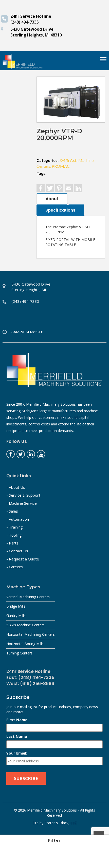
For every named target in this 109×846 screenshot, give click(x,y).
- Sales (12, 511)
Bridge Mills (15, 606)
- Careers (14, 566)
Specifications (60, 210)
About (52, 199)
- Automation (17, 519)
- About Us (15, 487)
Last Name (16, 736)
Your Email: (16, 753)
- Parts (12, 543)
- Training (14, 527)
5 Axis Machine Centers (25, 625)
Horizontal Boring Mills (25, 643)
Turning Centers (19, 653)
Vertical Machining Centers (28, 596)
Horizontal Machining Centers (30, 634)
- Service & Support (23, 495)
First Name (16, 719)
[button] (54, 840)
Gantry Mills (16, 615)
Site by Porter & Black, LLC (54, 822)
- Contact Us (17, 550)
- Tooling (14, 535)
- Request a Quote (22, 558)
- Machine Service (21, 503)
